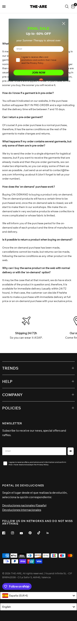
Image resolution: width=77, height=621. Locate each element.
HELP (7, 381)
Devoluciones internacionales (21, 510)
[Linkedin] (50, 533)
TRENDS (10, 368)
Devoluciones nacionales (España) (24, 505)
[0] (72, 6)
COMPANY (12, 394)
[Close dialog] (63, 23)
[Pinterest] (33, 533)
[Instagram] (15, 533)
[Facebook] (6, 533)
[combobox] (38, 595)
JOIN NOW (38, 72)
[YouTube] (24, 533)
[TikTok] (41, 533)
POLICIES (11, 408)
